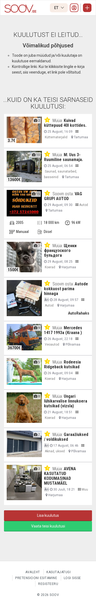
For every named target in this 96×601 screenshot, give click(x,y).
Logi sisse (72, 578)
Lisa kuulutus (48, 515)
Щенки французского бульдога (60, 250)
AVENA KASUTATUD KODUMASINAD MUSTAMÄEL (60, 476)
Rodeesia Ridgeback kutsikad (62, 364)
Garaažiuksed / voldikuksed (66, 437)
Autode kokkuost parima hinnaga (66, 288)
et (56, 8)
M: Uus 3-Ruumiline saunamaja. (63, 157)
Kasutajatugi (58, 572)
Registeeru (48, 584)
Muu (84, 489)
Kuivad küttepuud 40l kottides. (65, 123)
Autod (83, 205)
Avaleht (32, 572)
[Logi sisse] (74, 7)
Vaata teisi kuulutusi (48, 526)
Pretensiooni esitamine (36, 578)
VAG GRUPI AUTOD (63, 196)
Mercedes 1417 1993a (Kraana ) (63, 330)
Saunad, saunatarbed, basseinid (60, 174)
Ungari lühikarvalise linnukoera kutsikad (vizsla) (65, 401)
